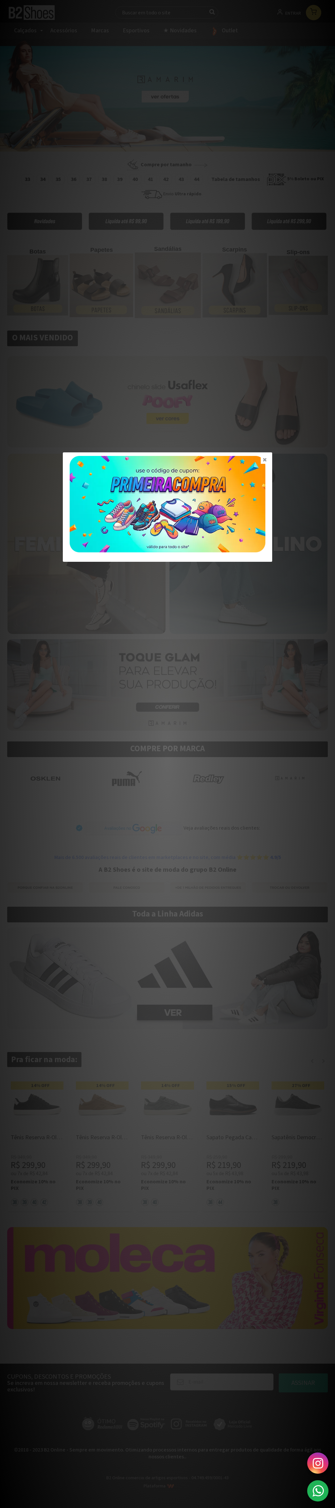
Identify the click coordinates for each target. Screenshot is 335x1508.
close (265, 460)
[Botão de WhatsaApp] (317, 1490)
